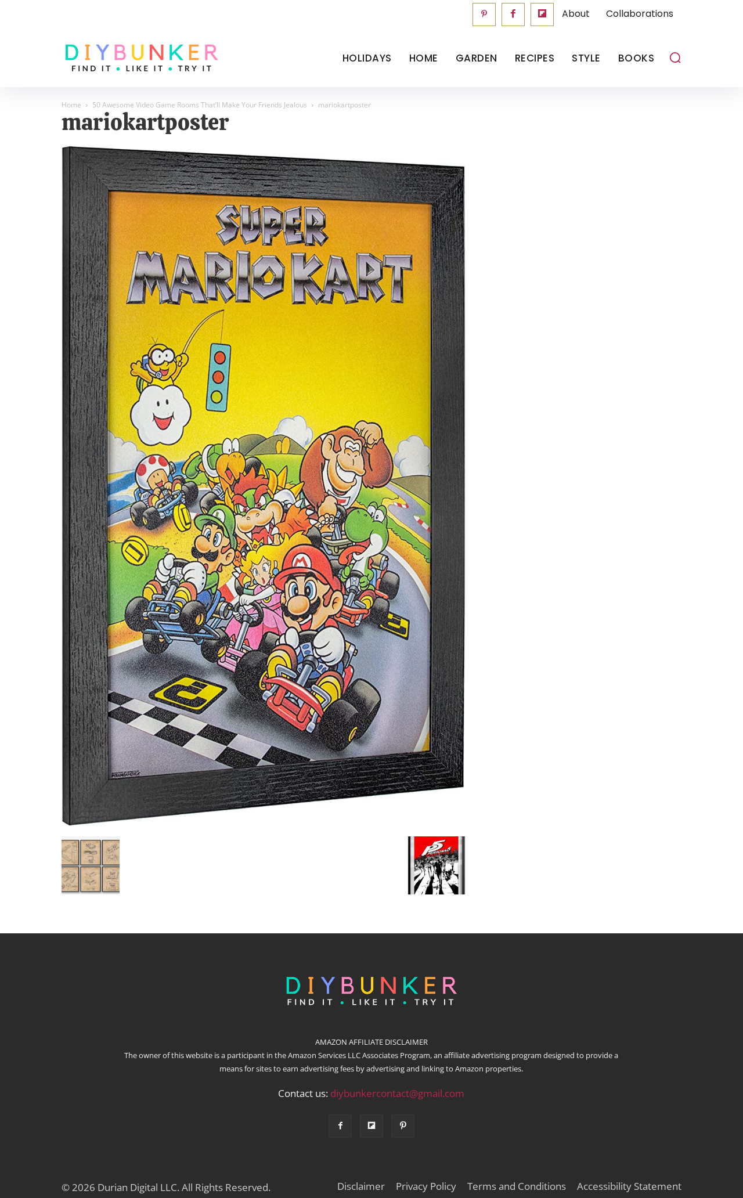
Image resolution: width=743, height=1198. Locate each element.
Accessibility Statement (629, 1186)
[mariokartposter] (264, 824)
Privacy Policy (426, 1186)
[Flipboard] (542, 14)
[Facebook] (513, 14)
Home (71, 105)
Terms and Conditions (516, 1186)
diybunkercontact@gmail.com (397, 1093)
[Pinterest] (484, 14)
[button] (675, 57)
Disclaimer (361, 1186)
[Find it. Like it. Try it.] (139, 58)
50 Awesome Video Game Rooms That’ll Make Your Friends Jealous (199, 105)
